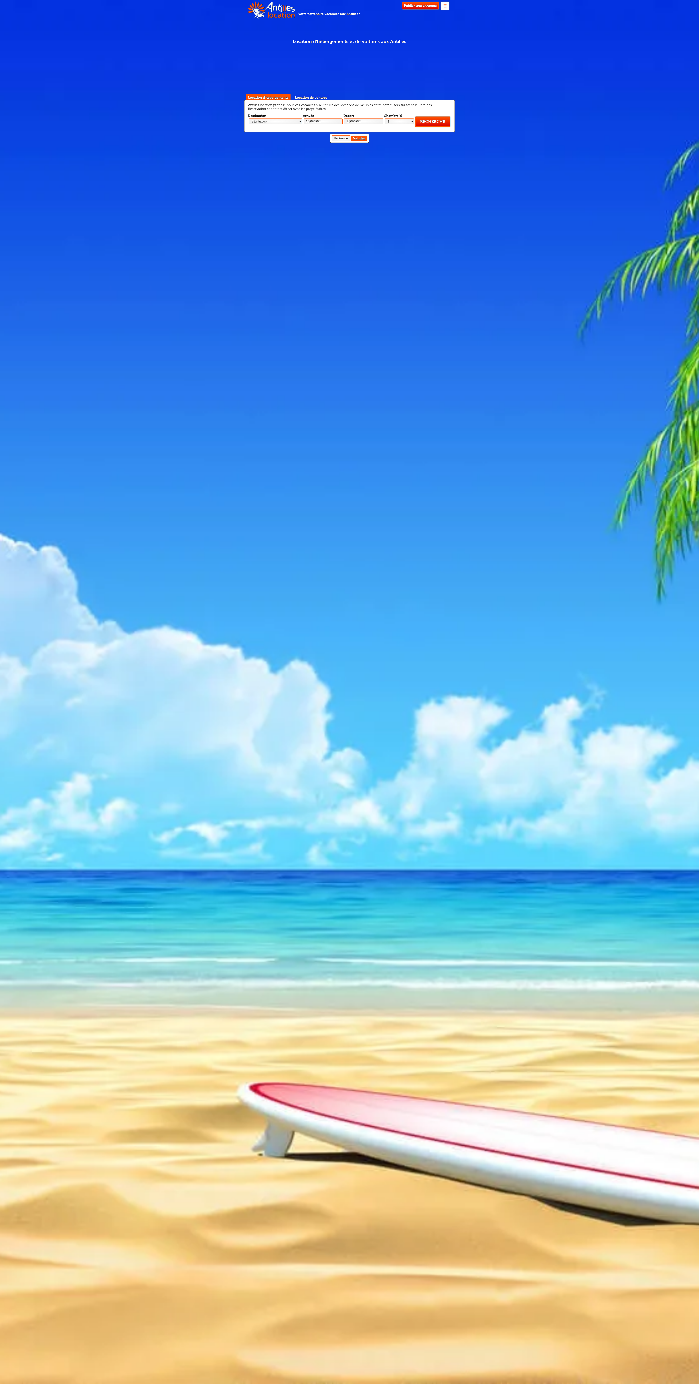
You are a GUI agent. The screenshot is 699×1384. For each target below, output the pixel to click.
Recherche (432, 121)
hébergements (268, 98)
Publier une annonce (420, 6)
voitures (311, 98)
